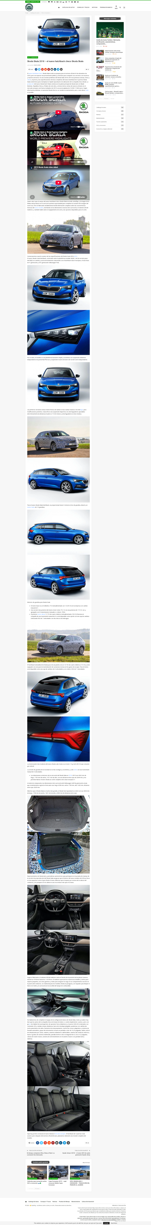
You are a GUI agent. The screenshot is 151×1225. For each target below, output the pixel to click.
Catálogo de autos (68, 7)
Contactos (44, 2)
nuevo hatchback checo (35, 73)
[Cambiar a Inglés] (72, 1)
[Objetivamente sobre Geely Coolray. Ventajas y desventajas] (100, 53)
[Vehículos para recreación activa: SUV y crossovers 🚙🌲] (37, 1172)
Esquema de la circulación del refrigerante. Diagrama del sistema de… (113, 68)
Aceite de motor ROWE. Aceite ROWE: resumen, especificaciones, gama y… (113, 84)
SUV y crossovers (32, 57)
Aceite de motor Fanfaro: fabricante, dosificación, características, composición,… (108, 42)
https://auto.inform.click (98, 1208)
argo (81, 409)
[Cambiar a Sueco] (78, 1)
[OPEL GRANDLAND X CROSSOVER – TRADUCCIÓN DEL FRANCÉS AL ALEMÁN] (80, 1172)
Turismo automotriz (101, 122)
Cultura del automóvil (88, 1201)
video (29, 80)
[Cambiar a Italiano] (60, 1)
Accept (106, 1223)
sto (30, 1024)
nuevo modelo (39, 207)
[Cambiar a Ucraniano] (69, 1)
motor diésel (41, 614)
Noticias (94, 7)
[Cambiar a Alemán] (49, 1)
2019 (75, 256)
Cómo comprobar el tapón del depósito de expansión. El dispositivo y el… (113, 59)
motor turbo (31, 507)
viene (75, 770)
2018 (70, 775)
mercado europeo (60, 1134)
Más (116, 8)
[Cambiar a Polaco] (63, 1)
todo (87, 90)
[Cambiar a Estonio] (52, 1)
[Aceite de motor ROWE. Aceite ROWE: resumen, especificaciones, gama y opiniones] (100, 85)
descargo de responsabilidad (108, 1220)
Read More (114, 1223)
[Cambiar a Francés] (57, 1)
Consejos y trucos (83, 7)
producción (30, 84)
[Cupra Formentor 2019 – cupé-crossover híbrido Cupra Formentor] (58, 1172)
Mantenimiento (100, 118)
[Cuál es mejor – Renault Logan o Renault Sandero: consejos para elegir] (100, 93)
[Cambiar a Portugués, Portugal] (75, 1)
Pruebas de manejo (106, 7)
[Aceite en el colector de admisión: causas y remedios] (100, 77)
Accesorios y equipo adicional (104, 129)
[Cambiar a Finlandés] (54, 1)
